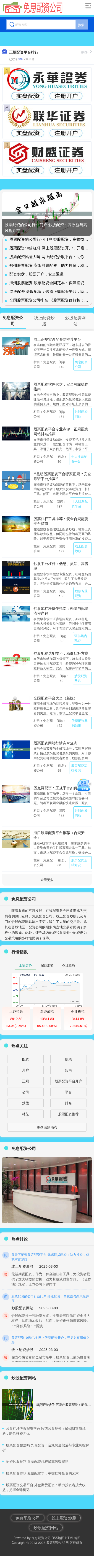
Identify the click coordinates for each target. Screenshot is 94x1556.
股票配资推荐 (68, 1113)
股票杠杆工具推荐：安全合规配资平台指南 (61, 521)
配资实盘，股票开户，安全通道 (36, 274)
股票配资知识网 (57, 1542)
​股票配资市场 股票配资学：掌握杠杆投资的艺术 (42, 1473)
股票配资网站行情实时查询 (55, 743)
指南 (68, 1069)
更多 (84, 52)
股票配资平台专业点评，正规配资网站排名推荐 (61, 431)
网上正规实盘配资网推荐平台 (57, 339)
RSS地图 (58, 1537)
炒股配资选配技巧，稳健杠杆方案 (61, 653)
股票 (68, 1058)
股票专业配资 (81, 593)
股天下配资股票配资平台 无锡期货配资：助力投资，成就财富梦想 (50, 1256)
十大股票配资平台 (79, 458)
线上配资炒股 (81, 548)
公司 (25, 1091)
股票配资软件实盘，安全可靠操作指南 (61, 386)
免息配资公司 (81, 364)
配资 (25, 1058)
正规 (25, 1080)
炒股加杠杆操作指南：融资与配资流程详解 (61, 610)
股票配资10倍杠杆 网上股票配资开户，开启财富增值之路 (50, 1339)
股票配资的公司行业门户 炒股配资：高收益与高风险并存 (50, 1298)
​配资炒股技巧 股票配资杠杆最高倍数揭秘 (37, 1461)
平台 (68, 1091)
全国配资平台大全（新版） (55, 698)
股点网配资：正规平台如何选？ (59, 787)
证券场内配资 (80, 638)
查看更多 (47, 879)
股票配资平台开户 (68, 1080)
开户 (25, 1069)
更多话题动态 (47, 1127)
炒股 (25, 1102)
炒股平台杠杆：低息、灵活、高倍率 (61, 566)
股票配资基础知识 (80, 723)
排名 (68, 1102)
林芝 (25, 1113)
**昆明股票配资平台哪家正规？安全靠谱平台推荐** (62, 476)
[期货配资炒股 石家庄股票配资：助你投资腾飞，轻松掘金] (17, 1404)
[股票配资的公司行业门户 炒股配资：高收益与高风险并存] (47, 214)
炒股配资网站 (81, 414)
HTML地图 (73, 1537)
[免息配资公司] (32, 7)
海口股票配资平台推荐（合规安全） (59, 835)
